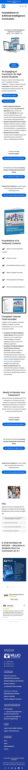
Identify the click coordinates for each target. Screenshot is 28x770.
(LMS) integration (8, 361)
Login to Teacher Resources (11, 731)
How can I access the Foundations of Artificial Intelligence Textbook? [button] (14, 518)
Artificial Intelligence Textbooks (12, 699)
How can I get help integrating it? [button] (13, 527)
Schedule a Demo (10, 666)
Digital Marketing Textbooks (11, 678)
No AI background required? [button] (12, 531)
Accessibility (14, 759)
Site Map (22, 758)
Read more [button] (5, 617)
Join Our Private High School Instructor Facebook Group (13, 713)
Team (5, 740)
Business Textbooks (9, 683)
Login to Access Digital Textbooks (13, 728)
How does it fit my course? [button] (11, 522)
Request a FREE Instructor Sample (14, 1)
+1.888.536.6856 (9, 661)
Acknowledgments (9, 746)
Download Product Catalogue (14, 686)
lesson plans (11, 337)
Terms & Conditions (15, 758)
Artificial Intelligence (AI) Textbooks (14, 681)
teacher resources (15, 326)
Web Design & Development (8, 762)
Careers (6, 749)
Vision (5, 743)
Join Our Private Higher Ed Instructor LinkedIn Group (12, 717)
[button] (25, 6)
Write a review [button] (14, 599)
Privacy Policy (7, 758)
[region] (14, 569)
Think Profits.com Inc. (20, 762)
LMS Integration (8, 709)
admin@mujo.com (10, 663)
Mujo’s (3, 82)
